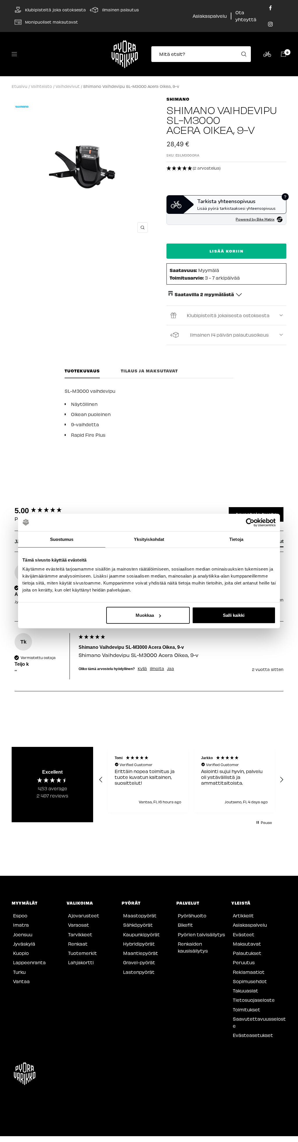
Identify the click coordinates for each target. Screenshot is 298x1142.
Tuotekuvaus (82, 370)
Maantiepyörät (140, 953)
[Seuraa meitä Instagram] (270, 24)
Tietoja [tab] (236, 539)
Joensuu (22, 934)
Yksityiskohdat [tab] (149, 539)
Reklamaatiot (249, 972)
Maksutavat (247, 943)
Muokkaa (145, 615)
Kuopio (21, 953)
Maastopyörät (140, 915)
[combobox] (202, 54)
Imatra (21, 925)
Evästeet (243, 934)
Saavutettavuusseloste (259, 1022)
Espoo (20, 915)
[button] (226, 168)
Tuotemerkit (82, 953)
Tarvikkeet (80, 934)
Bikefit (185, 925)
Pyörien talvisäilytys (201, 934)
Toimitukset (246, 1009)
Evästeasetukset (253, 1035)
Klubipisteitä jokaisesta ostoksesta (228, 315)
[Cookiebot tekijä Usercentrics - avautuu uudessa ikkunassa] (250, 522)
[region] (191, 779)
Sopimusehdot (250, 981)
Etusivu (19, 86)
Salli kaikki (233, 615)
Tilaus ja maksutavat (149, 370)
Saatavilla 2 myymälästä (204, 294)
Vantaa (21, 981)
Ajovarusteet (83, 915)
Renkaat (78, 943)
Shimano (177, 99)
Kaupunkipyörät (141, 934)
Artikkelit (243, 915)
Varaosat (78, 925)
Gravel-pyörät (139, 962)
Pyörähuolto (192, 915)
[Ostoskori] (283, 54)
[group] (45, 510)
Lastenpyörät (139, 972)
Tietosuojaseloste (254, 1000)
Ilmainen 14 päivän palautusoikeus (229, 335)
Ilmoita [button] (157, 668)
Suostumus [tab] (62, 539)
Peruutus (244, 962)
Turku (19, 972)
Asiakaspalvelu (210, 16)
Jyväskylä (24, 943)
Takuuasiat (245, 990)
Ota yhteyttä (245, 16)
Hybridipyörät (139, 943)
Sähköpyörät (138, 925)
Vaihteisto (41, 86)
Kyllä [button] (142, 668)
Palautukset (247, 953)
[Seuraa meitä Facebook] (270, 8)
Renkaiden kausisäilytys (193, 947)
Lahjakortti (81, 962)
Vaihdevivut (68, 86)
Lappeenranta (29, 962)
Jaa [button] (170, 668)
